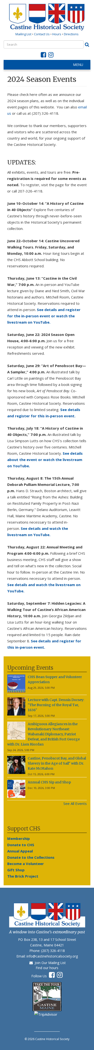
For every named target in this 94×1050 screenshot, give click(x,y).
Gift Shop (16, 869)
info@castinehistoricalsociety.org (52, 956)
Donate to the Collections (30, 857)
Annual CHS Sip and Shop (49, 782)
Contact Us (42, 34)
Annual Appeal (20, 851)
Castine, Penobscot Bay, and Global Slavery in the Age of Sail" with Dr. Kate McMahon (57, 763)
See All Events (75, 803)
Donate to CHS (20, 844)
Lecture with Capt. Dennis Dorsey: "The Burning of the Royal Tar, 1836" (56, 705)
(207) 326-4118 (53, 950)
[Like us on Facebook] (43, 56)
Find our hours (47, 967)
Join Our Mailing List (49, 962)
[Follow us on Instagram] (50, 56)
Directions (71, 34)
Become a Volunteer (25, 863)
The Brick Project (22, 876)
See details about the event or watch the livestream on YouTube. (45, 459)
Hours (56, 34)
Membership (18, 838)
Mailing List (23, 34)
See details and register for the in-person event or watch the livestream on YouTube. (44, 316)
